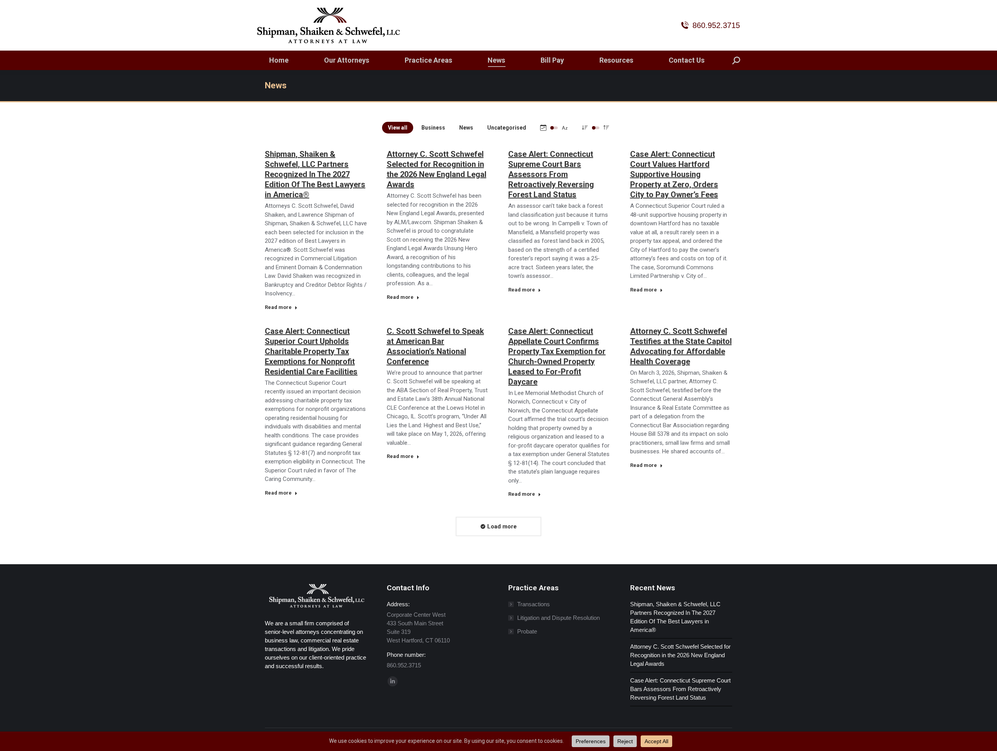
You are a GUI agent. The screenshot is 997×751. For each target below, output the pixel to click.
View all (397, 128)
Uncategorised (506, 128)
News (466, 128)
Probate (527, 631)
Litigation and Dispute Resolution (558, 617)
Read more (278, 307)
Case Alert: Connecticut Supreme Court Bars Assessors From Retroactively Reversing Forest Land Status (551, 174)
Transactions (533, 604)
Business (433, 128)
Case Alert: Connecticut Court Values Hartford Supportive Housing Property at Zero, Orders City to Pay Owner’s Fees (674, 174)
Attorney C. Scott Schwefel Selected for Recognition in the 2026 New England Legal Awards (680, 655)
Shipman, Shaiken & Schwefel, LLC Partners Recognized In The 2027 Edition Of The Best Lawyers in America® (315, 174)
